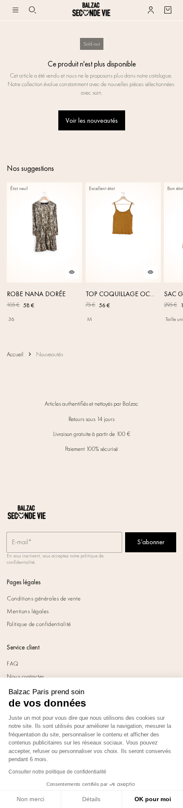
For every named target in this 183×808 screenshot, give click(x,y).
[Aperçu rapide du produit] (72, 272)
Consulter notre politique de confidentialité (57, 772)
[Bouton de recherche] (32, 10)
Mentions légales (28, 611)
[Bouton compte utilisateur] (150, 10)
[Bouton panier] (167, 10)
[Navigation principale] (15, 10)
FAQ (13, 663)
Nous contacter (25, 676)
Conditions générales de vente (43, 598)
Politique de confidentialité (39, 624)
